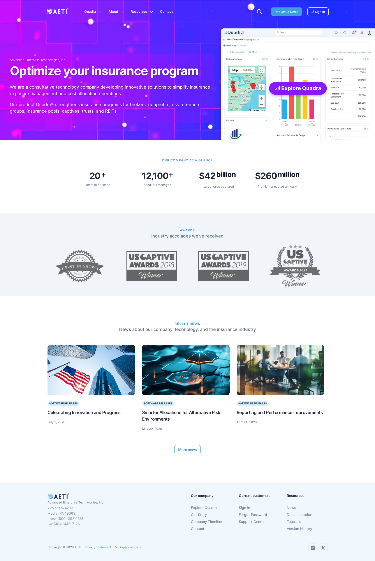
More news (187, 449)
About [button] (113, 11)
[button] (259, 11)
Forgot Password (253, 514)
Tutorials (294, 521)
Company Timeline (206, 521)
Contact (197, 528)
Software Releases (63, 403)
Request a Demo (286, 12)
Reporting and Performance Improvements (280, 412)
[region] (188, 388)
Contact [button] (166, 11)
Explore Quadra (300, 88)
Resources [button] (139, 11)
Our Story (199, 514)
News (291, 507)
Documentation (299, 514)
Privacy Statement (98, 547)
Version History (299, 528)
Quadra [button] (90, 11)
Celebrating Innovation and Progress (84, 412)
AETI (78, 547)
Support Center (252, 521)
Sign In (319, 12)
